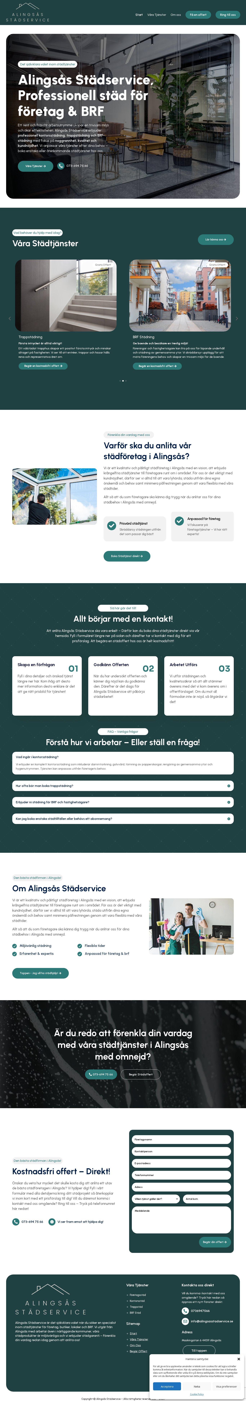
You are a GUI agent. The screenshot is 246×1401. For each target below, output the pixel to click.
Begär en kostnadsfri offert (41, 366)
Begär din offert (213, 1242)
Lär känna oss (214, 239)
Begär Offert (138, 1351)
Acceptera (167, 1386)
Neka (197, 1386)
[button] (239, 1359)
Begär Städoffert (141, 1074)
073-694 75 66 (103, 1074)
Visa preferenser (226, 1386)
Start (139, 15)
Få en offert (198, 15)
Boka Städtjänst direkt (125, 556)
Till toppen (199, 1350)
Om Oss (135, 1345)
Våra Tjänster (156, 15)
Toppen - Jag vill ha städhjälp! (39, 973)
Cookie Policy (197, 1394)
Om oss (176, 15)
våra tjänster (68, 146)
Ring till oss (228, 15)
